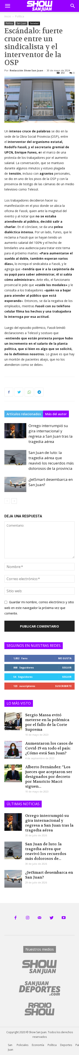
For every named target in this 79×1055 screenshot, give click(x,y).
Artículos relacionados (24, 414)
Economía (38, 1045)
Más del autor (56, 414)
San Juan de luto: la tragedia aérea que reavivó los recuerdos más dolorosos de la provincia (51, 460)
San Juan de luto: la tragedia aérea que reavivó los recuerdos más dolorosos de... (45, 851)
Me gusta (65, 658)
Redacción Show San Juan (26, 70)
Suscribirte (63, 686)
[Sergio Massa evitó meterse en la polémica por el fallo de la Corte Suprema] (13, 721)
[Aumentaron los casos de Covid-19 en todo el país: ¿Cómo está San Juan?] (13, 750)
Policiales (22, 1045)
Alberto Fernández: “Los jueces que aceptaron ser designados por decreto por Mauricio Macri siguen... (48, 776)
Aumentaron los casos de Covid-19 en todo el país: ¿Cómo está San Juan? (49, 748)
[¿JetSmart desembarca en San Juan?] (15, 484)
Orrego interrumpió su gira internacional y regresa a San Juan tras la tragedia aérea (51, 433)
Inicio (7, 16)
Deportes (66, 1045)
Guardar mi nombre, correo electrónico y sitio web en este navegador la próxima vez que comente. (39, 607)
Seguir (67, 667)
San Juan (21, 23)
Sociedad (34, 23)
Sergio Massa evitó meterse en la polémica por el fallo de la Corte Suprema (47, 722)
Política (19, 16)
